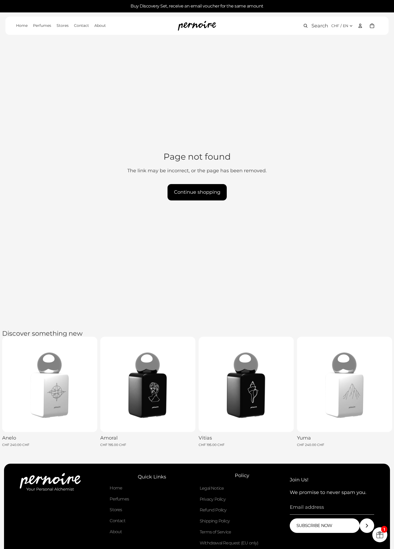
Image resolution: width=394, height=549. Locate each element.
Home (116, 488)
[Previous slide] (10, 384)
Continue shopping (197, 192)
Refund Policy (213, 510)
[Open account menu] (360, 26)
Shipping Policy (215, 521)
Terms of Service (215, 532)
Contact (117, 520)
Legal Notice (212, 488)
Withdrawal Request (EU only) (229, 543)
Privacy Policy (213, 499)
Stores (116, 509)
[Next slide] (89, 384)
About (116, 531)
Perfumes (119, 499)
